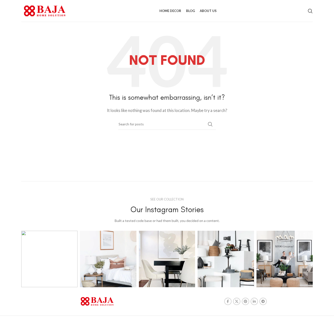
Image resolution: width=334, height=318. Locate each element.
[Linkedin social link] (254, 301)
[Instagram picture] (49, 259)
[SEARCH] (210, 124)
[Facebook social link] (228, 301)
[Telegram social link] (263, 301)
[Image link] (97, 301)
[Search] (310, 11)
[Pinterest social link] (245, 301)
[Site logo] (44, 10)
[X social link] (236, 301)
